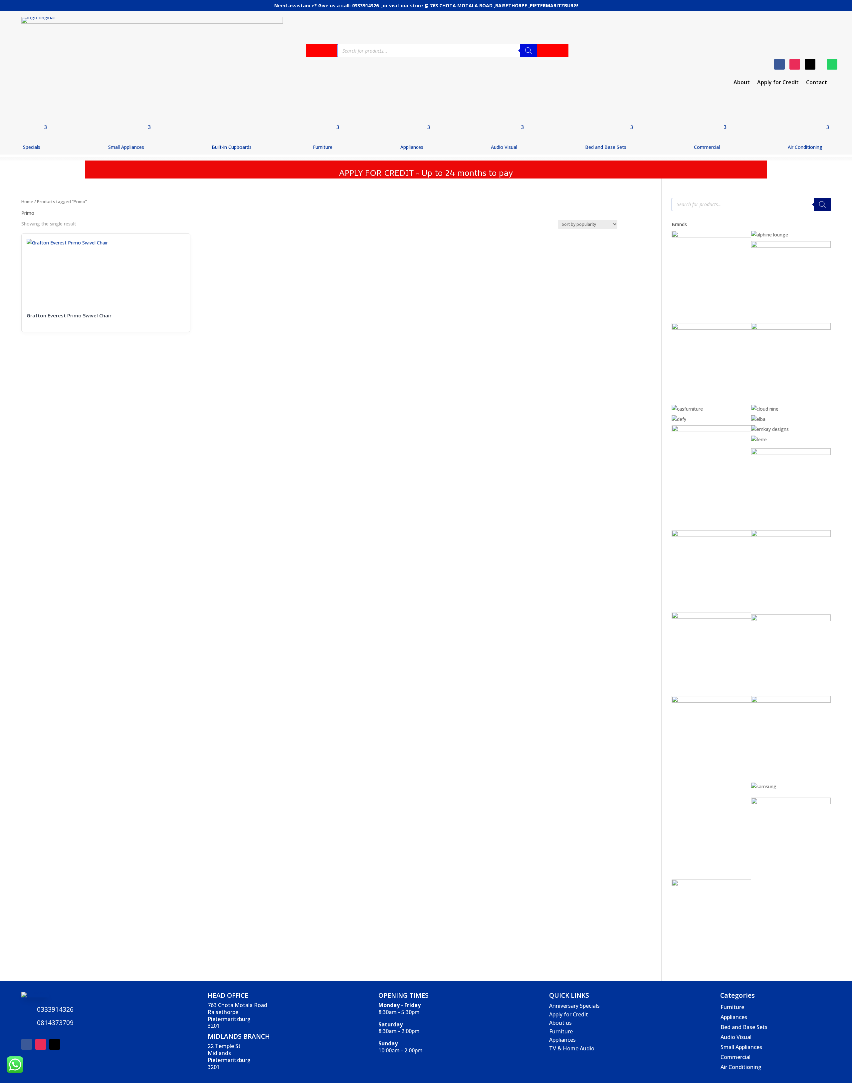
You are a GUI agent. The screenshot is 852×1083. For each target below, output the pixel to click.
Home (27, 201)
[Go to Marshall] (791, 619)
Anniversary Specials (574, 1005)
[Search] (528, 50)
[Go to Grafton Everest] (791, 453)
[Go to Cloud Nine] (764, 409)
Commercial (707, 147)
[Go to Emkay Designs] (770, 429)
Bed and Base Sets (605, 147)
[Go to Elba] (758, 419)
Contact (816, 83)
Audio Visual (504, 147)
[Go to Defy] (679, 419)
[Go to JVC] (711, 617)
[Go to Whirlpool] (711, 884)
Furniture (322, 147)
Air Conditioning (805, 147)
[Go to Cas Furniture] (687, 409)
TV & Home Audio (571, 1048)
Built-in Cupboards (232, 147)
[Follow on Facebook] (779, 64)
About (742, 83)
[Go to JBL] (791, 535)
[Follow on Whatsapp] (832, 64)
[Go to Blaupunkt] (791, 246)
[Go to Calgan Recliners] (791, 328)
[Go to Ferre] (759, 439)
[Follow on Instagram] (794, 64)
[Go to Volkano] (791, 802)
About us (560, 1022)
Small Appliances (126, 147)
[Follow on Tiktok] (810, 64)
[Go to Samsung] (763, 786)
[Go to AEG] (711, 235)
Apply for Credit (778, 83)
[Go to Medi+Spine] (711, 701)
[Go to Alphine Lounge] (769, 234)
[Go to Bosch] (711, 328)
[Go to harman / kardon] (711, 535)
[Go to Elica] (711, 430)
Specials (31, 147)
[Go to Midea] (791, 701)
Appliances (411, 147)
